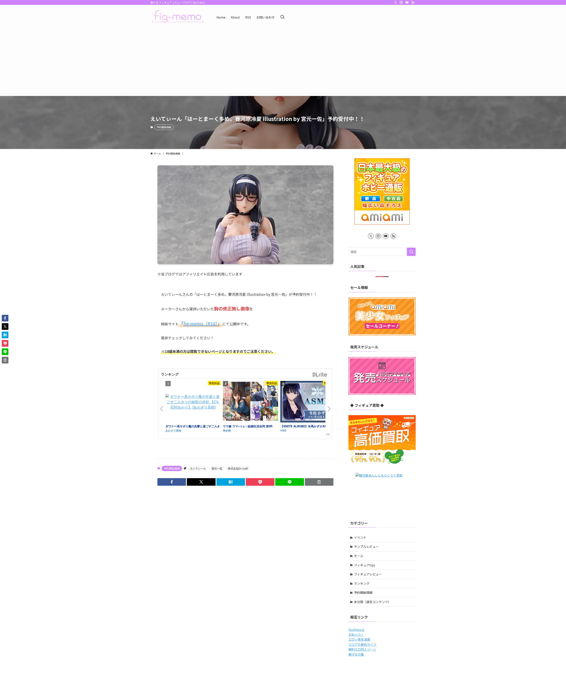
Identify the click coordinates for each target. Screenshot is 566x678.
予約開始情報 (164, 127)
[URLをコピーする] (319, 482)
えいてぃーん (198, 468)
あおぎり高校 (173, 430)
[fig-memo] (177, 17)
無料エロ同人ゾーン (362, 649)
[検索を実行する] (411, 252)
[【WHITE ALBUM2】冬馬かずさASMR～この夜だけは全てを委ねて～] (308, 402)
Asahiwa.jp (356, 629)
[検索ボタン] (282, 17)
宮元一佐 (217, 468)
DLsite (320, 375)
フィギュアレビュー (368, 574)
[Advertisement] (283, 63)
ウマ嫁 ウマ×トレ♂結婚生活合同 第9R (247, 426)
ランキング (361, 583)
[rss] (413, 2)
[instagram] (401, 2)
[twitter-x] (395, 2)
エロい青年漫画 (359, 639)
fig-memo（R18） (201, 323)
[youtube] (407, 2)
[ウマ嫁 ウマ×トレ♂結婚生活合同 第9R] (250, 402)
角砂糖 (227, 430)
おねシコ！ (356, 634)
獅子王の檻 (356, 654)
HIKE (283, 430)
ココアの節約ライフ (362, 644)
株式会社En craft (238, 468)
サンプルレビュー (366, 546)
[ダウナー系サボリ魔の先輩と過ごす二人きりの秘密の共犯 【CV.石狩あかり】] (193, 402)
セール (358, 556)
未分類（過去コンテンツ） (372, 602)
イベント (360, 537)
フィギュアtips (364, 565)
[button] (171, 482)
